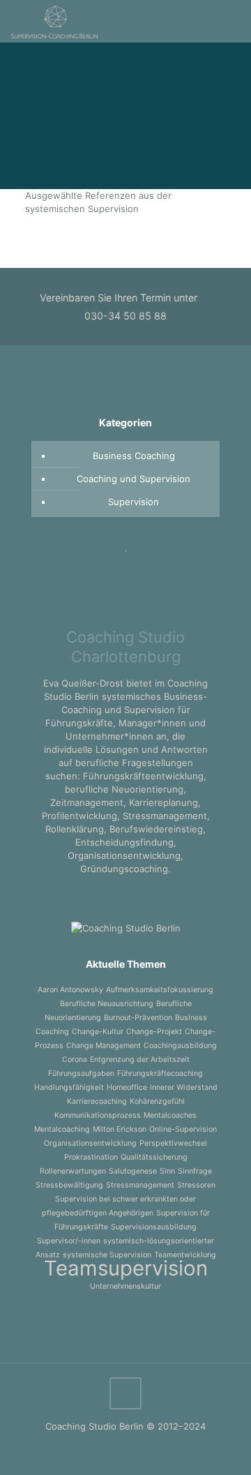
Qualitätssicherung (154, 1157)
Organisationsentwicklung (90, 1143)
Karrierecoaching (97, 1101)
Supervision (133, 501)
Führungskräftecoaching (160, 1073)
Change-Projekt (154, 1031)
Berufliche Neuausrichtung (106, 1003)
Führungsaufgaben (81, 1073)
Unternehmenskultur (125, 1286)
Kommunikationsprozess (97, 1115)
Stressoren (196, 1185)
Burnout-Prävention (138, 1017)
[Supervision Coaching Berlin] (54, 20)
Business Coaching (134, 455)
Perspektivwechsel (173, 1143)
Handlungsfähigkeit (69, 1087)
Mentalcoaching (62, 1129)
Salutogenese (133, 1171)
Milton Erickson (119, 1129)
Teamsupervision (126, 1268)
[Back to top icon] (125, 1393)
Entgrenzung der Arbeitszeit (140, 1059)
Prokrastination (91, 1157)
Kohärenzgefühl (157, 1101)
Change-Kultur (97, 1031)
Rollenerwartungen (73, 1171)
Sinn (167, 1171)
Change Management (103, 1045)
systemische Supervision (107, 1254)
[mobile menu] (232, 21)
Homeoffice (127, 1087)
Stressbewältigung (69, 1185)
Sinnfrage (195, 1171)
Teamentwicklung (185, 1254)
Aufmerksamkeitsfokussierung (159, 989)
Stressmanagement (140, 1185)
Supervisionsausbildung (154, 1226)
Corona (74, 1059)
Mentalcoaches (170, 1115)
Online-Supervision (183, 1129)
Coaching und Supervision (133, 478)
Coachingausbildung (180, 1045)
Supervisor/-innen (68, 1240)
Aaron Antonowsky (70, 989)
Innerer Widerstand (184, 1087)
